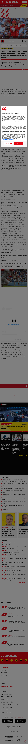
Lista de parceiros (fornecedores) (8, 139)
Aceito (18, 143)
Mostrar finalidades (9, 143)
